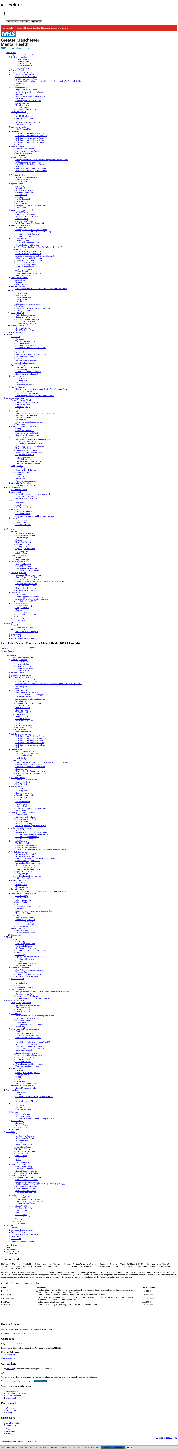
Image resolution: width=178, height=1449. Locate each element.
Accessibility (10, 15)
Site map (9, 11)
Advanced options (8, 651)
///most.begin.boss (8, 1354)
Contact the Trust (40, 1381)
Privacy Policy (49, 1447)
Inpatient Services (12, 1252)
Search (3, 649)
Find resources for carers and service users (17, 1381)
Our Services (11, 1249)
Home (8, 1247)
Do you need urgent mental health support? (35, 28)
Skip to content (11, 13)
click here (10, 1369)
